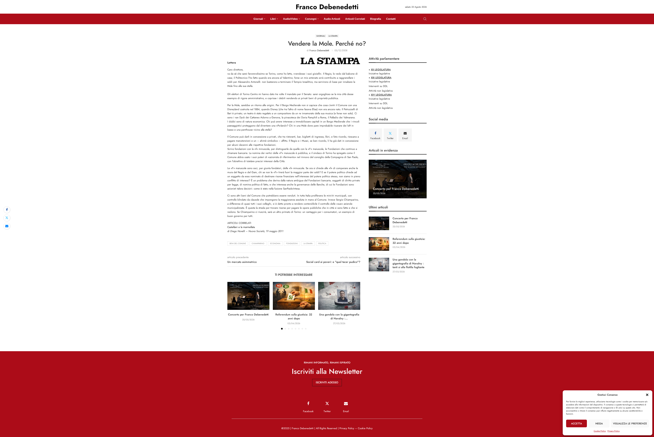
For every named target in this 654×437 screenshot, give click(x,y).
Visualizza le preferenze (630, 423)
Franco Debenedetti (319, 50)
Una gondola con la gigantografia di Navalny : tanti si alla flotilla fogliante (408, 263)
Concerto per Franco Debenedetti (248, 315)
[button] (647, 394)
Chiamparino (258, 243)
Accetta (576, 423)
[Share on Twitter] (6, 217)
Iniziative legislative (379, 73)
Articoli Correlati (355, 18)
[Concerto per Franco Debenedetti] (248, 296)
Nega (599, 423)
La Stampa (308, 243)
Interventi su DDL (378, 86)
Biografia (375, 18)
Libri (273, 18)
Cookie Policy (600, 431)
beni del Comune (238, 243)
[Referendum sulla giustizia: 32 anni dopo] (294, 296)
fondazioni (292, 243)
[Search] (425, 19)
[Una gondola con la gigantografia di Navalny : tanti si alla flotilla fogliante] (339, 296)
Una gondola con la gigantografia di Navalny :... (339, 316)
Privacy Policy (614, 431)
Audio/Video (290, 18)
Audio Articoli (332, 18)
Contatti (391, 18)
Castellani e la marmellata (241, 227)
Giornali (258, 18)
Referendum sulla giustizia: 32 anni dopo (293, 316)
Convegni (310, 18)
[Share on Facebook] (6, 209)
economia (275, 243)
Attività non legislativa (381, 91)
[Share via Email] (6, 226)
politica (322, 243)
